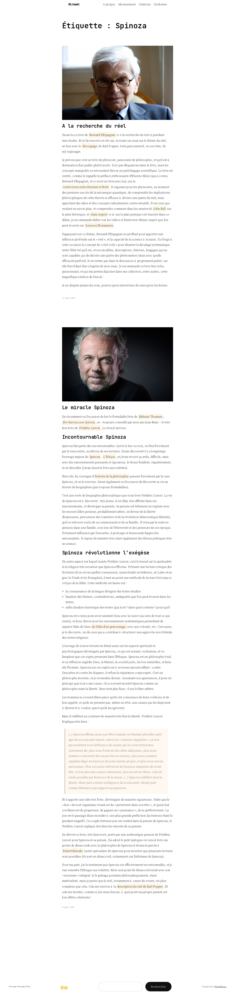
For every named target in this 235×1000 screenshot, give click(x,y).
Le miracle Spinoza (88, 407)
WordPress (220, 986)
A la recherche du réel (94, 126)
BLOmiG (73, 4)
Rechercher (158, 986)
